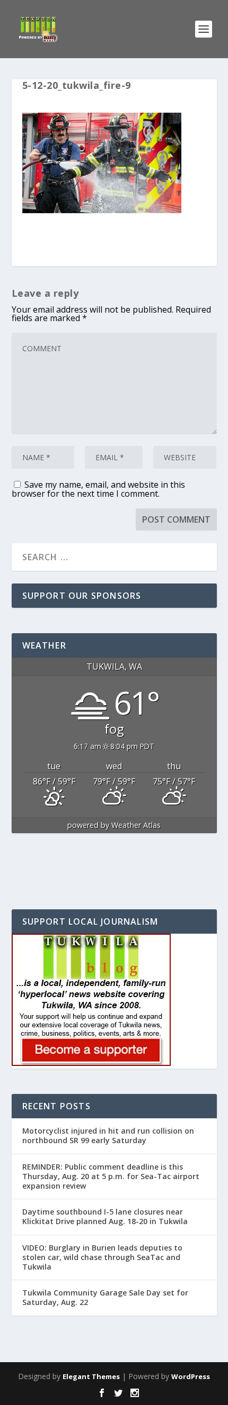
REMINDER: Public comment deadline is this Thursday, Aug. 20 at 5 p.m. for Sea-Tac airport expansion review (110, 1176)
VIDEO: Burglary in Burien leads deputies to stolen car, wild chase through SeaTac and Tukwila (102, 1257)
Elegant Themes (91, 1376)
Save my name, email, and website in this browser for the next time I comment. (98, 489)
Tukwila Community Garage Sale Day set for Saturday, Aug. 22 (105, 1297)
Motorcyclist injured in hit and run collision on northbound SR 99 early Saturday (108, 1135)
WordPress (190, 1376)
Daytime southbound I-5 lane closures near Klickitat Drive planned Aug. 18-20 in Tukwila (105, 1216)
